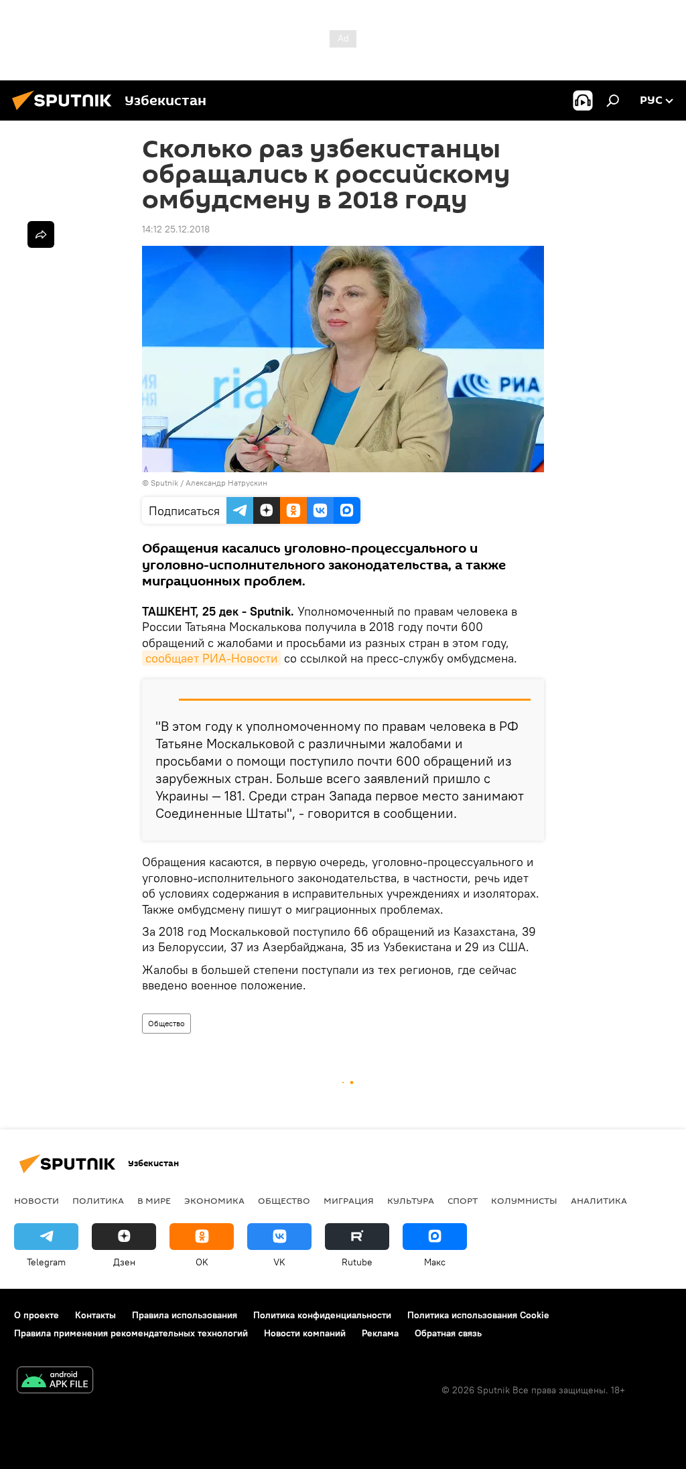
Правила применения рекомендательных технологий (131, 1333)
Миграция (349, 1200)
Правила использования (184, 1315)
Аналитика (599, 1200)
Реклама (380, 1333)
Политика (98, 1200)
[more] (40, 234)
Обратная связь (448, 1333)
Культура (410, 1200)
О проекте (36, 1315)
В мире (154, 1200)
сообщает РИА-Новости (211, 658)
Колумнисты (524, 1200)
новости (36, 1200)
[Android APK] (54, 1382)
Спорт (463, 1200)
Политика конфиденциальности (322, 1315)
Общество (166, 1023)
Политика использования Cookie (478, 1315)
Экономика (214, 1200)
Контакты (95, 1315)
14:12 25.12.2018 (176, 229)
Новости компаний (305, 1333)
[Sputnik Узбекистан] (66, 112)
